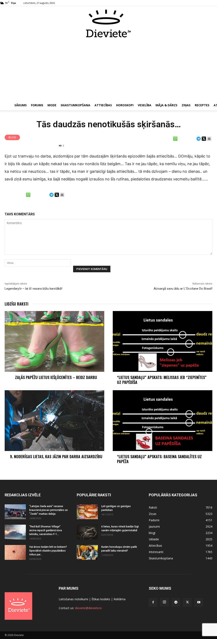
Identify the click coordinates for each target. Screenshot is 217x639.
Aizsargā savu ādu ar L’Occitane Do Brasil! (183, 288)
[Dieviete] (108, 23)
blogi (12, 137)
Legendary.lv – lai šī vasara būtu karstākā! (33, 288)
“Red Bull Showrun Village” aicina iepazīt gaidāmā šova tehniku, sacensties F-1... (45, 530)
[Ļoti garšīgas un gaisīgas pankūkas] (87, 511)
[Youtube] (199, 602)
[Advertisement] (108, 69)
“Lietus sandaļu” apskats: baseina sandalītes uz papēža (159, 459)
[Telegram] (176, 602)
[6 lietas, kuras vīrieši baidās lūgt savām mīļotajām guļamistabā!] (87, 532)
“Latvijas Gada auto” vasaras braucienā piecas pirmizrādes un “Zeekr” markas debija (48, 510)
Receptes (202, 105)
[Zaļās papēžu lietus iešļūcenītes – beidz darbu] (54, 341)
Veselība (144, 105)
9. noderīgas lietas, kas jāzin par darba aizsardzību (56, 456)
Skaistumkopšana (75, 105)
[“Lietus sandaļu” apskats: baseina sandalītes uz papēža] (162, 420)
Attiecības (103, 105)
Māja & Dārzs (166, 105)
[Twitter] (187, 602)
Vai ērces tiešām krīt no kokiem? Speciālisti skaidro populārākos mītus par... (48, 550)
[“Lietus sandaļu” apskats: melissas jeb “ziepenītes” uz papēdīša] (162, 341)
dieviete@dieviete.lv (88, 608)
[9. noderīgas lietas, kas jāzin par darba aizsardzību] (54, 420)
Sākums (20, 105)
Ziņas (186, 105)
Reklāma (119, 599)
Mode (51, 105)
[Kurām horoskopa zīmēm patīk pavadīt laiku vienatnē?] (87, 552)
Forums (37, 105)
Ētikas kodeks (101, 599)
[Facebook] (153, 602)
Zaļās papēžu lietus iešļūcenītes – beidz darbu (56, 377)
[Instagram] (164, 602)
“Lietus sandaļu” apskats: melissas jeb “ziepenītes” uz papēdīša (162, 380)
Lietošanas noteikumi (73, 599)
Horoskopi (125, 105)
